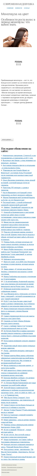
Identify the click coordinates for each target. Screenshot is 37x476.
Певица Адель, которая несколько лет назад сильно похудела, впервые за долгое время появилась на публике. (17, 244)
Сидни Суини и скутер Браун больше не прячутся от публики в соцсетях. (17, 406)
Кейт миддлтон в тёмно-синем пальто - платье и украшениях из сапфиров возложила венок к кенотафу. (17, 372)
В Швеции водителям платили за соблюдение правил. (15, 290)
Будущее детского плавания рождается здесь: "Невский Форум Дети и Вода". (17, 445)
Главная (10, 8)
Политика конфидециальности (9, 469)
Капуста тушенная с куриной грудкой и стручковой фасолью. (17, 416)
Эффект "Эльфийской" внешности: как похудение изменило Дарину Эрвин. (17, 208)
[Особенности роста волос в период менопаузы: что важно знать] (18, 37)
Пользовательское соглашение (15, 467)
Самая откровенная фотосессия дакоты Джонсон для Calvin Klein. (17, 317)
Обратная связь (5, 472)
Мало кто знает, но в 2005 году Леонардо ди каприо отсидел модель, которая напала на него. (18, 264)
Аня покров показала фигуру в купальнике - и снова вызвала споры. (18, 166)
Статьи (26, 8)
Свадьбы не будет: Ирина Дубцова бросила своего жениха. (15, 322)
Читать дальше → (7, 139)
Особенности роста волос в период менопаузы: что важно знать (18, 21)
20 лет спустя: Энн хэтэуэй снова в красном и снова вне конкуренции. (15, 435)
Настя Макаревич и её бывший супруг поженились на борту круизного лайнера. (16, 193)
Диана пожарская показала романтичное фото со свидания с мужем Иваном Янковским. (18, 311)
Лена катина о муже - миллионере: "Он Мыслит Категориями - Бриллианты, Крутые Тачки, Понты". (18, 452)
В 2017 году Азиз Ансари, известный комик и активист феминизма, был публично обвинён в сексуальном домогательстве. (18, 303)
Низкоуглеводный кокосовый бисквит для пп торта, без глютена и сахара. (18, 458)
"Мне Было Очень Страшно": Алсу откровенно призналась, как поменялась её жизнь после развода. (17, 400)
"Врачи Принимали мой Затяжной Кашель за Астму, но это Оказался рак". (18, 198)
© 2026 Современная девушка (9, 465)
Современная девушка (18, 4)
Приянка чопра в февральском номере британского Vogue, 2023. (17, 426)
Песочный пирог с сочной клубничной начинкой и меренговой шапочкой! (16, 203)
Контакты (4, 467)
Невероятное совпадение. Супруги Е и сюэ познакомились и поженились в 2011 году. (18, 156)
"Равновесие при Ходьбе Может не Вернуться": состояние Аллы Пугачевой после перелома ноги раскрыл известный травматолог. (17, 174)
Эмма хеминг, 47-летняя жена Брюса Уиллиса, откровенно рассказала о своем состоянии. (17, 271)
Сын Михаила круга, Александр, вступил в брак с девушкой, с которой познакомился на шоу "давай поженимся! (18, 296)
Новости (18, 8)
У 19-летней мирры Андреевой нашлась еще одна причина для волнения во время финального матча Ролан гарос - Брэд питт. (17, 284)
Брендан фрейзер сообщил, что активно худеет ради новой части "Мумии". (17, 379)
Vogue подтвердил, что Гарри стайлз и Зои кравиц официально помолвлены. (17, 440)
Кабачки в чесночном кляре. (14, 259)
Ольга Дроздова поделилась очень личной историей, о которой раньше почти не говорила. (18, 182)
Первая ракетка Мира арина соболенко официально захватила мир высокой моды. (17, 356)
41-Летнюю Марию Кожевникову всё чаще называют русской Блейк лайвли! (18, 384)
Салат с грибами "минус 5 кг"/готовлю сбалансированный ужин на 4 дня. (16, 327)
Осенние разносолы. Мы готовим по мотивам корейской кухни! (16, 361)
